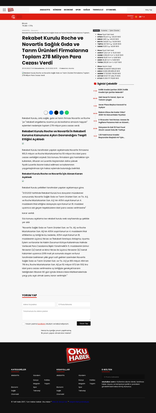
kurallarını (41, 324)
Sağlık (86, 9)
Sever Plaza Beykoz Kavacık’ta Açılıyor (112, 106)
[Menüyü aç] (4, 10)
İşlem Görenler (114, 30)
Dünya (35, 380)
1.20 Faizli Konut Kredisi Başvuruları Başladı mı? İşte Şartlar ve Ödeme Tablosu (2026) (114, 136)
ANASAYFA (45, 9)
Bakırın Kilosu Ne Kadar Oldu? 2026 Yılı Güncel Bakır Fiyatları (112, 113)
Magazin (36, 383)
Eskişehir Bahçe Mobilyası (79, 402)
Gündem (57, 9)
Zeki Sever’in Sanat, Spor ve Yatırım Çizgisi (111, 98)
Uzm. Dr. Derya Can (59, 402)
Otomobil (111, 9)
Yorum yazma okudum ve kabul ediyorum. (47, 324)
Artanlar (96, 30)
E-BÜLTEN (107, 369)
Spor (78, 9)
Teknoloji (98, 9)
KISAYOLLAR (63, 369)
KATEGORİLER (18, 369)
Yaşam (47, 383)
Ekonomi (68, 9)
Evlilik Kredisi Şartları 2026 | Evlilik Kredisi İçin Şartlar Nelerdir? (113, 90)
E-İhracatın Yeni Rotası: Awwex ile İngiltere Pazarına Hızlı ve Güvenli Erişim (114, 121)
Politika (47, 380)
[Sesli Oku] (46, 113)
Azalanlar (104, 30)
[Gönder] (142, 376)
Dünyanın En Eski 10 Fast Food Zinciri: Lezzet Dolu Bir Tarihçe (112, 128)
